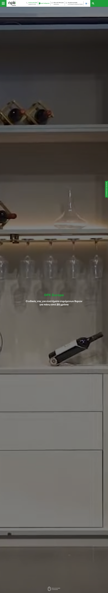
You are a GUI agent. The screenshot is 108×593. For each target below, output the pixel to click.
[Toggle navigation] (3, 3)
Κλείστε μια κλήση (32, 2)
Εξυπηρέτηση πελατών (106, 189)
